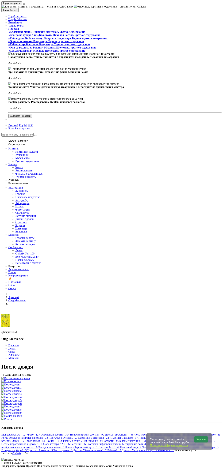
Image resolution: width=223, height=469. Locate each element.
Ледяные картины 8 (131, 440)
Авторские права (122, 465)
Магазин (13, 358)
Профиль (13, 345)
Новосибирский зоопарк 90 (87, 434)
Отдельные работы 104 (55, 434)
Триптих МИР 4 (108, 447)
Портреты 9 (110, 440)
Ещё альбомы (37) (185, 450)
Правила (31, 465)
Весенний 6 (78, 443)
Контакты (36, 462)
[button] (17, 16)
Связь (11, 351)
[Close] (35, 135)
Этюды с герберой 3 (14, 450)
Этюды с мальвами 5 (51, 447)
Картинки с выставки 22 (94, 437)
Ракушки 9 (94, 440)
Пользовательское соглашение (55, 465)
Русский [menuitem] (13, 125)
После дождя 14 (35, 440)
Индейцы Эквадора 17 (124, 437)
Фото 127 (34, 434)
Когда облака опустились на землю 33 (25, 437)
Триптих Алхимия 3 (40, 450)
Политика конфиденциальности (93, 465)
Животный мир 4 (130, 447)
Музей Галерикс (18, 142)
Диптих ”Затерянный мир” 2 (140, 450)
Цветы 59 (111, 434)
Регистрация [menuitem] (22, 128)
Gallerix (16, 453)
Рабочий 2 (114, 450)
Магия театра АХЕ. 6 (56, 443)
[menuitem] (30, 125)
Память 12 (52, 440)
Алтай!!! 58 (126, 434)
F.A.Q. (16, 462)
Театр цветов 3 (63, 450)
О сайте (25, 462)
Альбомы (14, 354)
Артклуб (18, 181)
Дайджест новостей (20, 116)
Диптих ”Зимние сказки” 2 (90, 450)
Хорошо (201, 439)
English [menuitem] (23, 125)
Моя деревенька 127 (14, 434)
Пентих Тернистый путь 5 (81, 447)
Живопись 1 (166, 450)
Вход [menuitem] (11, 128)
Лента (12, 348)
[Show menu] (23, 4)
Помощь (6, 462)
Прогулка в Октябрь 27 (63, 437)
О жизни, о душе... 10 (73, 440)
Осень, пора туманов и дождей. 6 (22, 443)
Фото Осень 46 (144, 434)
